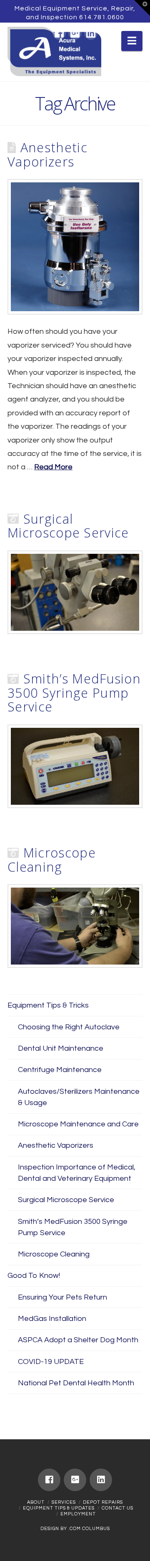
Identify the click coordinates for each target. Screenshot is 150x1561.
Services (64, 1502)
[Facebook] (59, 33)
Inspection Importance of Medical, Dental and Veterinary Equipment (76, 1172)
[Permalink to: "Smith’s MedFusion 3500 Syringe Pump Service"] (75, 766)
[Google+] (75, 33)
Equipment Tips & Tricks (48, 1005)
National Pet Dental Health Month (76, 1383)
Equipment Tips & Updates (59, 1508)
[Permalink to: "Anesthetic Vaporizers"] (75, 246)
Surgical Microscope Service (68, 526)
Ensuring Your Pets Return (62, 1297)
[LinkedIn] (91, 33)
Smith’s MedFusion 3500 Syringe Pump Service (74, 692)
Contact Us (117, 1508)
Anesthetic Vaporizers (48, 154)
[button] (142, 8)
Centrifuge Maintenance (60, 1070)
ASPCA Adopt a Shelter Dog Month (78, 1340)
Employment (78, 1514)
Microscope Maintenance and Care (78, 1124)
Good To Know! (34, 1276)
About (36, 1502)
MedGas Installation (52, 1319)
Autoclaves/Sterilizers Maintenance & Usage (79, 1097)
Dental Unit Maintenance (60, 1048)
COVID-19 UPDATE (51, 1362)
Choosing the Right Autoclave (69, 1027)
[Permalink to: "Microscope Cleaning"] (75, 926)
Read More (53, 467)
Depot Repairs (103, 1502)
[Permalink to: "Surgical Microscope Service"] (75, 592)
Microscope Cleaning (52, 859)
